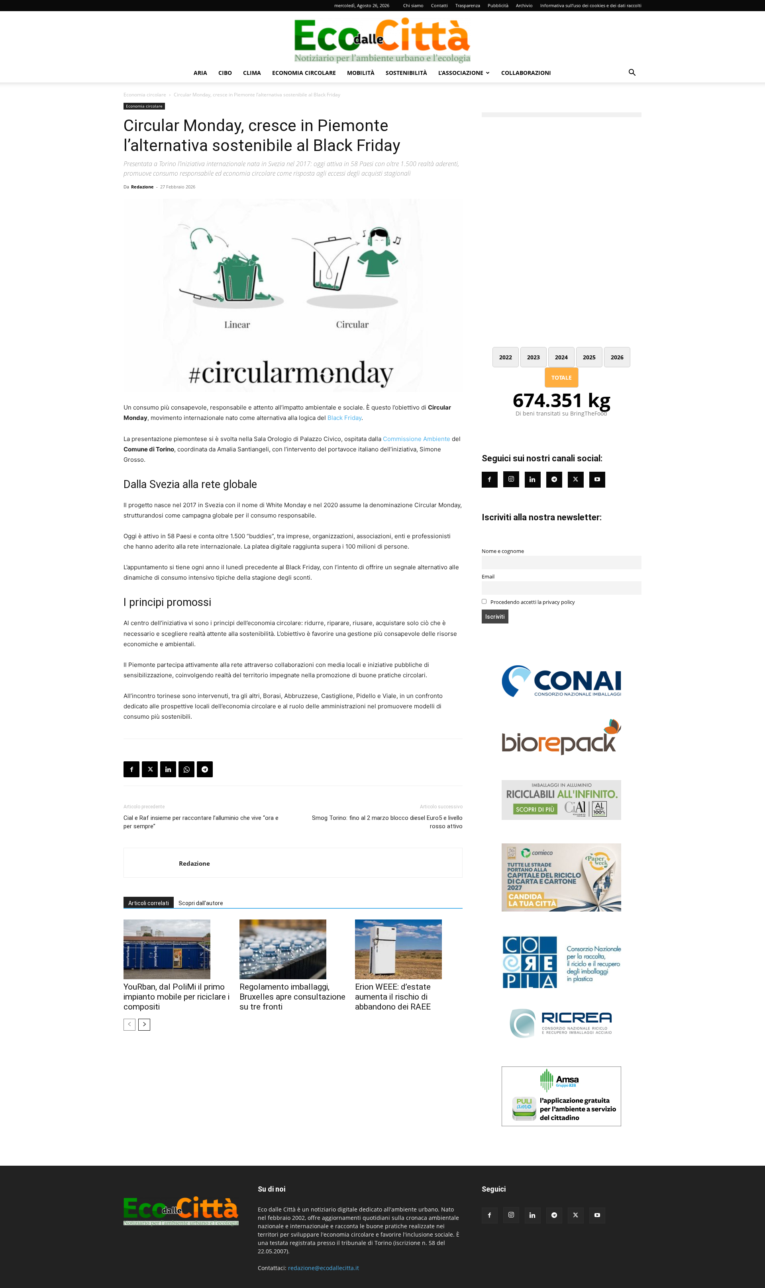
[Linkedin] (168, 769)
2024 (561, 357)
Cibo (225, 72)
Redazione (142, 187)
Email (488, 576)
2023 (533, 357)
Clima (252, 72)
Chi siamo (413, 5)
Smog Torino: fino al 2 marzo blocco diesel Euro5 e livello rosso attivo (387, 822)
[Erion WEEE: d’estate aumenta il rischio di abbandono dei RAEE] (409, 949)
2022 (505, 357)
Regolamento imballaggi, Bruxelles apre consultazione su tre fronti (292, 997)
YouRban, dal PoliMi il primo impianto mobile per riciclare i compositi (177, 997)
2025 (589, 357)
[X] (150, 769)
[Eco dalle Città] (382, 37)
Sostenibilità (406, 72)
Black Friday (344, 417)
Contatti (439, 5)
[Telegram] (205, 769)
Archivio (524, 5)
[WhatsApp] (186, 769)
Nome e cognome (503, 551)
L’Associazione (460, 72)
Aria (200, 72)
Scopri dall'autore (200, 903)
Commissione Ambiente (416, 439)
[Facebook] (131, 769)
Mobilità (361, 72)
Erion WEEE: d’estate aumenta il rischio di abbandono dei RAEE (393, 997)
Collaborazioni (526, 72)
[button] (631, 73)
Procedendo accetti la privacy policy (532, 602)
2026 (617, 357)
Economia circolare (304, 72)
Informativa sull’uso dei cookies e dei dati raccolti (590, 5)
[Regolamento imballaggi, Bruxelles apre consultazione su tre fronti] (293, 949)
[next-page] (144, 1025)
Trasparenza (467, 5)
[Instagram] (511, 479)
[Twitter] (576, 480)
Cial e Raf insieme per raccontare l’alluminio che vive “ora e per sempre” (201, 822)
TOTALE (561, 377)
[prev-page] (129, 1025)
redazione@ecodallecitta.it (323, 1268)
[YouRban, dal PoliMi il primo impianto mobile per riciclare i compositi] (177, 949)
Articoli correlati (148, 903)
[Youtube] (597, 480)
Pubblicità (498, 5)
